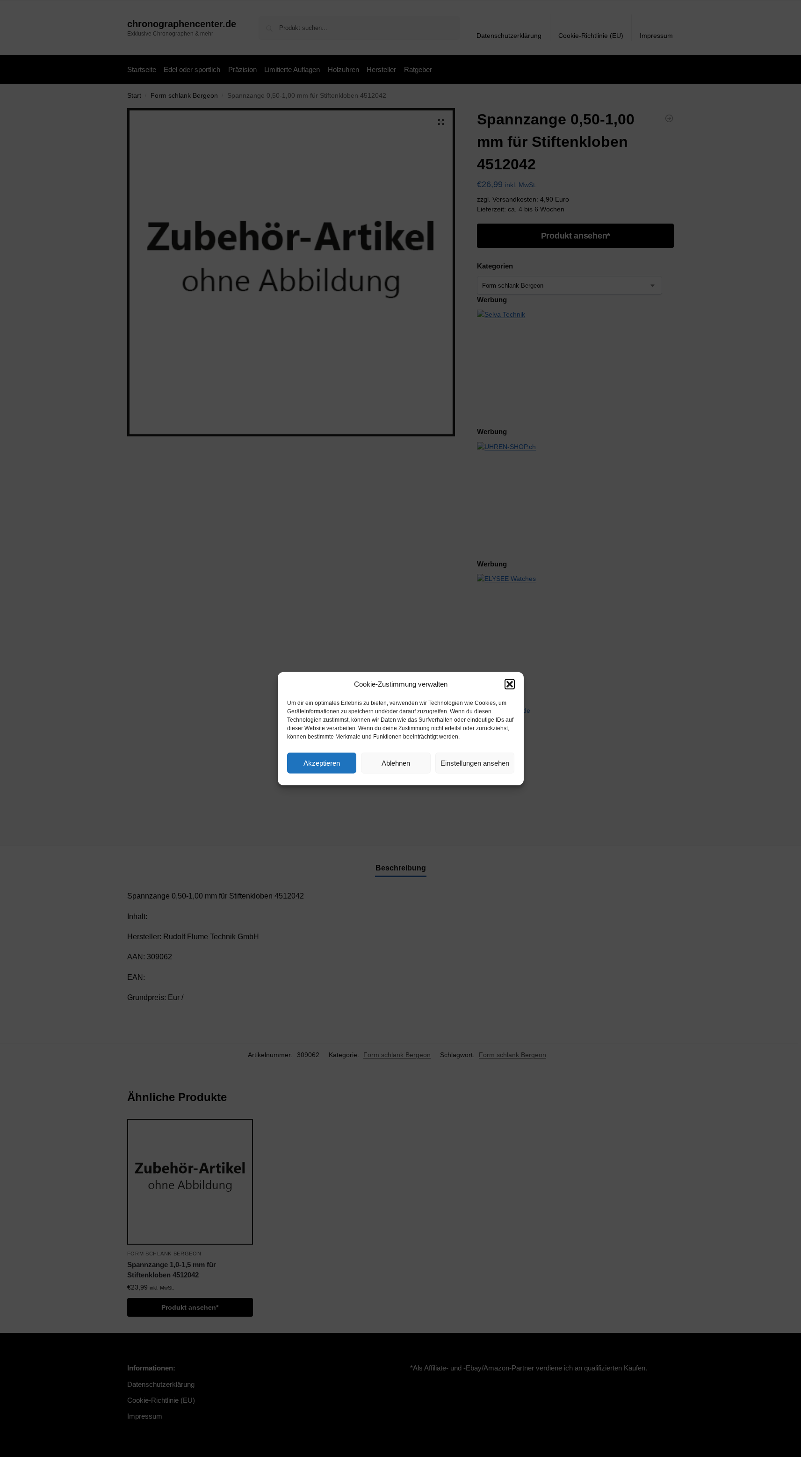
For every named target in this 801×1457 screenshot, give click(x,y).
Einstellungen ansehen (474, 763)
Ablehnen (396, 763)
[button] (509, 684)
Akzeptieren (321, 763)
